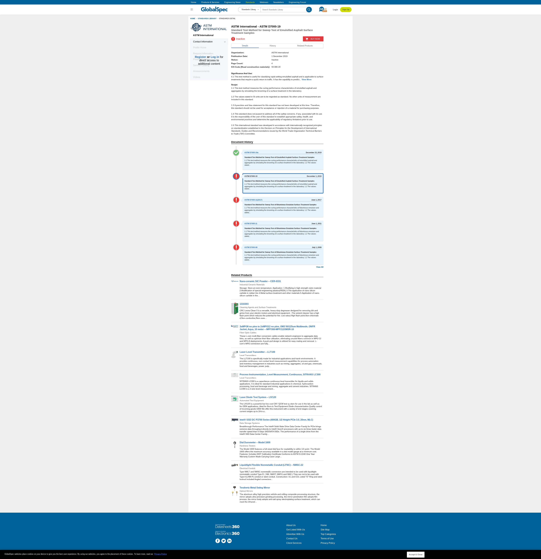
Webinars (264, 2)
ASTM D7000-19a (251, 153)
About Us (291, 525)
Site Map (325, 529)
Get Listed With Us (295, 529)
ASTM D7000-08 (250, 247)
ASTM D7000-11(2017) (253, 200)
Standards (250, 2)
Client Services (293, 543)
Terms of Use (327, 538)
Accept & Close (415, 555)
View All (319, 267)
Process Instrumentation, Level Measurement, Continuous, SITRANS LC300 (280, 374)
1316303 (244, 304)
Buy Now (315, 39)
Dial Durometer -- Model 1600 (255, 442)
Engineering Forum (297, 2)
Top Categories (328, 534)
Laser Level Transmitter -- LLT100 (257, 352)
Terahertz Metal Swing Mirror (255, 487)
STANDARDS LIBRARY (207, 19)
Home (193, 2)
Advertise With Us (295, 534)
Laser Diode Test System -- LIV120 (258, 397)
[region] (270, 554)
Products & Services (210, 2)
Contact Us (291, 538)
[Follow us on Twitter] (223, 541)
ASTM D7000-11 (250, 224)
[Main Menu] (192, 9)
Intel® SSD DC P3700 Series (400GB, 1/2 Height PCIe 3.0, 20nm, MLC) (276, 420)
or (207, 56)
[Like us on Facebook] (217, 541)
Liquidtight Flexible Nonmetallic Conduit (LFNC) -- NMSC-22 (271, 465)
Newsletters (278, 2)
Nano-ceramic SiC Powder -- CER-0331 (260, 281)
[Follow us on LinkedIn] (229, 541)
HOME (192, 19)
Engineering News (232, 2)
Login (335, 10)
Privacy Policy (328, 543)
